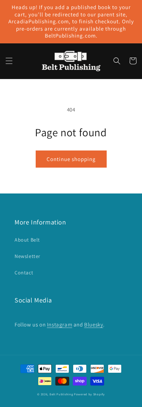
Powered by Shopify (89, 394)
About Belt (27, 239)
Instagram (59, 324)
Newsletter (27, 256)
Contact (24, 272)
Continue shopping (71, 159)
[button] (9, 61)
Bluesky (93, 324)
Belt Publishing (61, 394)
